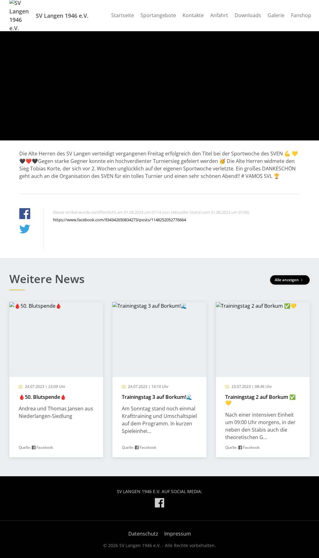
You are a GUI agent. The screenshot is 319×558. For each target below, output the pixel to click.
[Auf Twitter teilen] (24, 229)
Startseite (122, 15)
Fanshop (301, 15)
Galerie (276, 15)
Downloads (248, 15)
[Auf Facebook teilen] (24, 214)
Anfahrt (219, 15)
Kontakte (193, 15)
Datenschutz (143, 533)
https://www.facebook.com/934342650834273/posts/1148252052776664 (119, 220)
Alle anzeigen (287, 279)
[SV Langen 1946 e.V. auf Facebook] (159, 503)
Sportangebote (158, 15)
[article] (56, 379)
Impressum (177, 533)
